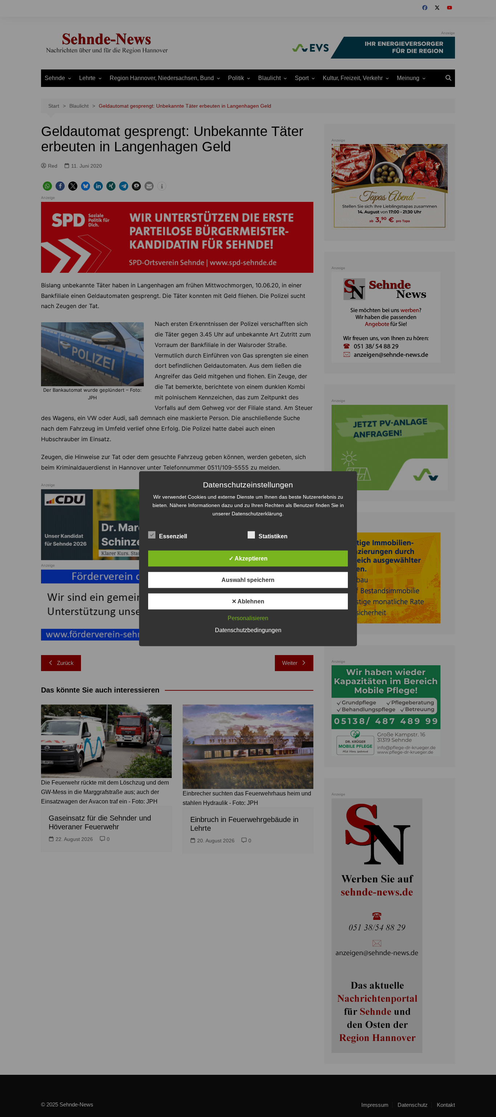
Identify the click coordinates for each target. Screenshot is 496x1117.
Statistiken (273, 536)
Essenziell (173, 536)
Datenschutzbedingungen (248, 630)
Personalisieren (248, 618)
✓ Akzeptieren (248, 558)
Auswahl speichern (248, 580)
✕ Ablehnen (248, 601)
